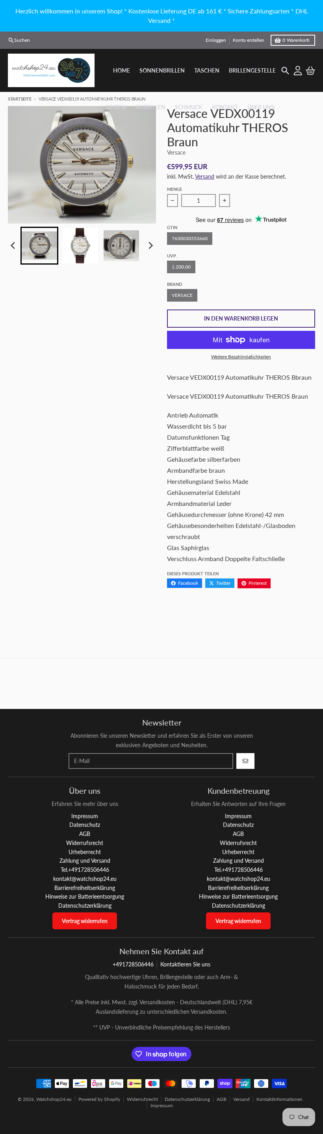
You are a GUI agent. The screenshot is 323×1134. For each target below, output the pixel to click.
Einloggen (216, 40)
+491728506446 (133, 964)
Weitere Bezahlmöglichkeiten (241, 357)
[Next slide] (150, 246)
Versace (182, 295)
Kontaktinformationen (279, 1099)
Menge (174, 189)
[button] (39, 246)
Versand (204, 176)
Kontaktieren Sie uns (185, 964)
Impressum (161, 1105)
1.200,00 (181, 267)
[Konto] (298, 70)
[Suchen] (285, 70)
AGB (221, 1099)
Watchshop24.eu (54, 1099)
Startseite (19, 98)
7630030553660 (190, 238)
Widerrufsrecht (142, 1099)
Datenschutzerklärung (187, 1099)
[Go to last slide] (13, 246)
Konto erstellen (248, 40)
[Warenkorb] (310, 70)
